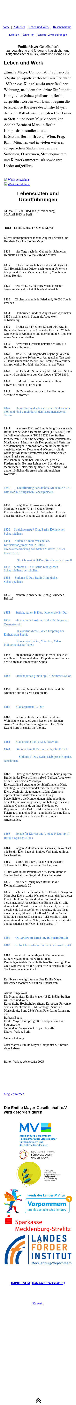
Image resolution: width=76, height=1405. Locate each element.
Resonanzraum (62, 27)
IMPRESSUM (20, 1283)
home (6, 27)
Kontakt (38, 1303)
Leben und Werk (39, 27)
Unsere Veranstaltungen (52, 34)
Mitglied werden (14, 1094)
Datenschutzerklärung (48, 1282)
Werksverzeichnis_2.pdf (22, 179)
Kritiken (14, 34)
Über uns (28, 34)
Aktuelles (19, 27)
